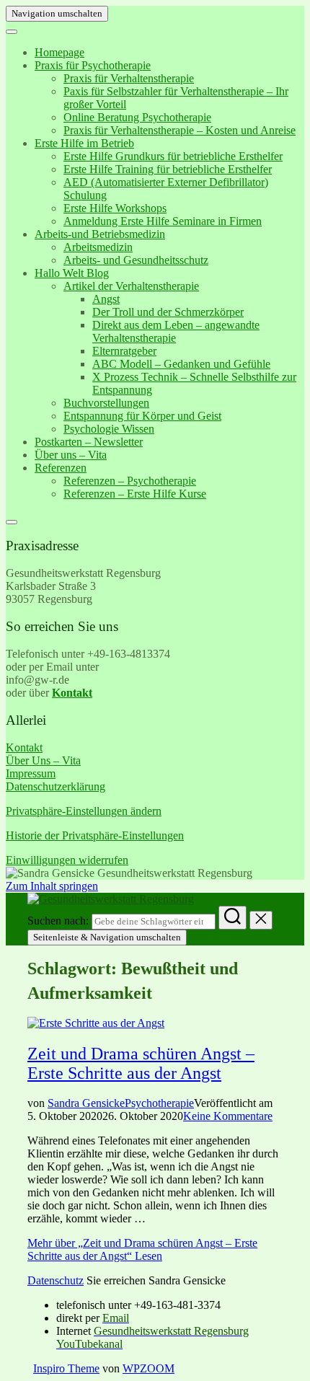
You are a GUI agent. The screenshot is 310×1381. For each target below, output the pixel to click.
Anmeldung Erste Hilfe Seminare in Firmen (162, 221)
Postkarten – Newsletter (89, 442)
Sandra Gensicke (86, 1103)
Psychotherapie (159, 1103)
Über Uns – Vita (43, 760)
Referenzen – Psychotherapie (129, 481)
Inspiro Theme (66, 1368)
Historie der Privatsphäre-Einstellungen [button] (95, 835)
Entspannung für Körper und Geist (142, 416)
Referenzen (61, 468)
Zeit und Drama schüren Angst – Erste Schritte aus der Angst (140, 1063)
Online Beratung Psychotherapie (137, 117)
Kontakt (24, 747)
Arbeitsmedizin (98, 247)
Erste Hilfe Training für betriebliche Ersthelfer (167, 169)
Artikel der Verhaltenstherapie (131, 286)
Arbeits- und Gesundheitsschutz (135, 260)
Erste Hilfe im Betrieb (84, 143)
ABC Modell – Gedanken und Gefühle (181, 364)
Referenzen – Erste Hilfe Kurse (134, 493)
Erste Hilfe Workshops (115, 208)
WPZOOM (148, 1368)
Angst (106, 299)
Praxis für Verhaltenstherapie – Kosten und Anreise (179, 130)
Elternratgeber (124, 351)
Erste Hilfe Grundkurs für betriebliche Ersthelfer (173, 156)
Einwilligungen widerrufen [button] (67, 860)
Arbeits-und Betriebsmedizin (100, 234)
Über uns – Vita (71, 455)
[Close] (11, 522)
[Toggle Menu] (11, 32)
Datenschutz (55, 1280)
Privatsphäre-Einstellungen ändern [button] (83, 811)
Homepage (59, 52)
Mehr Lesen (142, 1249)
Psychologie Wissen (108, 429)
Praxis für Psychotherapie (93, 65)
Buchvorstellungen (106, 403)
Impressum (31, 773)
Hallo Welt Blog (72, 273)
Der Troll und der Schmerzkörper (168, 312)
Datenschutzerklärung (55, 786)
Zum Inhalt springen (52, 886)
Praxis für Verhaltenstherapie (128, 78)
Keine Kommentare (228, 1116)
